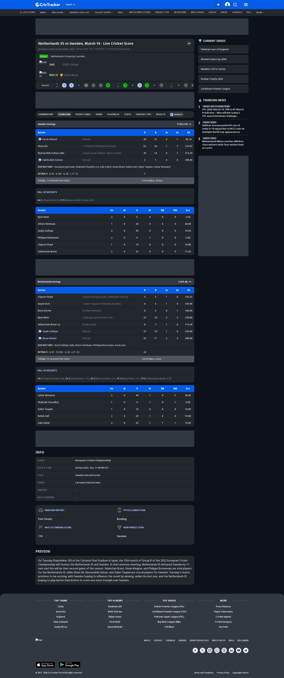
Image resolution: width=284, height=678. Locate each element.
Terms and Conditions (204, 672)
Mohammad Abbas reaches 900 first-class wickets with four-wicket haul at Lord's (223, 144)
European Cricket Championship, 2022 (56, 48)
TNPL (120, 12)
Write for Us (218, 640)
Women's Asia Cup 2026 (213, 59)
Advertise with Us (199, 640)
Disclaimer (242, 640)
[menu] (245, 4)
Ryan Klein (43, 216)
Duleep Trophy (103, 12)
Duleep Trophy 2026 (212, 78)
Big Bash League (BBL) (169, 621)
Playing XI (113, 114)
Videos (212, 12)
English (69, 4)
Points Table (83, 114)
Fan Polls (223, 626)
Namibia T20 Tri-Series (213, 69)
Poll (249, 12)
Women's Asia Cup (79, 12)
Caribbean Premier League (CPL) (169, 611)
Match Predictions (140, 12)
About (147, 640)
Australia (61, 611)
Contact (158, 640)
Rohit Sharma (115, 611)
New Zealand (61, 621)
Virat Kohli (114, 621)
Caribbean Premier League (215, 88)
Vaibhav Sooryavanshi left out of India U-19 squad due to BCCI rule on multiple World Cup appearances (223, 128)
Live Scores (29, 12)
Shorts (178, 114)
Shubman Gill (115, 606)
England (60, 616)
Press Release (223, 606)
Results (160, 114)
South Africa (60, 626)
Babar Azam (115, 616)
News (43, 12)
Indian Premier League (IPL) (169, 606)
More (259, 12)
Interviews (180, 12)
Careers (182, 640)
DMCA (231, 640)
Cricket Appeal (223, 616)
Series (224, 12)
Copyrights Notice (240, 672)
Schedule (237, 12)
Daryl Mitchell (115, 626)
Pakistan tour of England (215, 49)
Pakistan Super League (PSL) (169, 616)
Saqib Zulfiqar (45, 230)
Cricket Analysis (223, 621)
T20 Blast (169, 626)
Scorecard (64, 114)
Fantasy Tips (162, 12)
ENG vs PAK (57, 12)
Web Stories (197, 12)
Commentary (45, 114)
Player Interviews (223, 611)
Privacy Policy (223, 672)
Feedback (170, 640)
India (61, 606)
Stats (127, 114)
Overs (99, 114)
